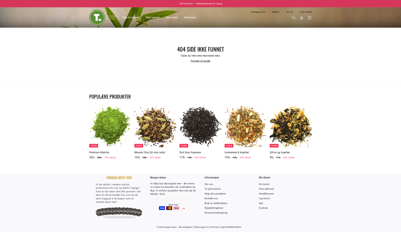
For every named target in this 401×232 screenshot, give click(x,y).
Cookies (263, 208)
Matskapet (190, 17)
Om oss (289, 12)
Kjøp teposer (153, 17)
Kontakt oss (211, 198)
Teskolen (275, 12)
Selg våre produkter (215, 193)
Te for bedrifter (305, 12)
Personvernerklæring (216, 212)
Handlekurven (266, 193)
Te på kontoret (213, 188)
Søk (261, 203)
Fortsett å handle (200, 61)
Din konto (264, 184)
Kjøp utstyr (172, 17)
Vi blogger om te (258, 12)
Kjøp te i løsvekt (131, 17)
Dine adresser (266, 188)
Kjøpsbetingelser (214, 208)
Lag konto (264, 198)
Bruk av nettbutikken (216, 203)
